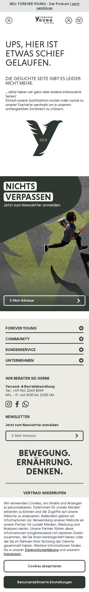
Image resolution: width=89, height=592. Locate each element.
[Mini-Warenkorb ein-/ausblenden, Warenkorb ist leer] (79, 20)
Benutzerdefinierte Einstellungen (44, 582)
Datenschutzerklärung (42, 550)
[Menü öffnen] (8, 20)
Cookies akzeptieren (44, 566)
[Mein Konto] (68, 20)
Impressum (12, 554)
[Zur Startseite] (44, 20)
